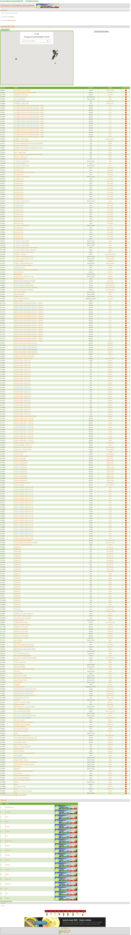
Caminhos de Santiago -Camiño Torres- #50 (23, 520)
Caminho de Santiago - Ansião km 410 (22, 385)
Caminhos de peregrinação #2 (20, 465)
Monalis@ (110, 278)
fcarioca (110, 544)
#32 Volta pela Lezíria (18, 183)
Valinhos (16, 784)
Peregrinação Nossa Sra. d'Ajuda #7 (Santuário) (24, 695)
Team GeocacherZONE (110, 254)
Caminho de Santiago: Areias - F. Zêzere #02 (23, 420)
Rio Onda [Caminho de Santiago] (21, 728)
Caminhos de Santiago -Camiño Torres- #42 (23, 502)
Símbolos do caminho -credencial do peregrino (24, 764)
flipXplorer (110, 618)
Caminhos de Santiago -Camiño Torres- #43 (23, 504)
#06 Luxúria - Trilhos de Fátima (21, 156)
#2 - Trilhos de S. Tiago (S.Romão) (21, 165)
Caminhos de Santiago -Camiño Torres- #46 (23, 511)
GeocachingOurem (110, 358)
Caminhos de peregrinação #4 (20, 469)
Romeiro (16, 733)
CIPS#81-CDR (17, 573)
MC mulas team (110, 547)
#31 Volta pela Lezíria (18, 181)
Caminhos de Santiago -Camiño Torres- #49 (23, 518)
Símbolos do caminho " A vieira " (21, 759)
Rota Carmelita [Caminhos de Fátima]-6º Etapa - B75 (25, 739)
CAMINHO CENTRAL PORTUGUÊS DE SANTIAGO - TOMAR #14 (28, 314)
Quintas (110, 573)
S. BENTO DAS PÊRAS (19, 751)
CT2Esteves (8, 883)
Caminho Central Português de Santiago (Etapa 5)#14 (25, 354)
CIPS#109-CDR (17, 562)
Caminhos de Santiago (19, 484)
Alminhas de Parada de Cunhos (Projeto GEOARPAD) (25, 287)
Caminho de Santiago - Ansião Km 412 (22, 389)
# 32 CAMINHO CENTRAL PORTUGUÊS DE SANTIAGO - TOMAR (29, 134)
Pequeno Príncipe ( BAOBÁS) (20, 675)
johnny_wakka (110, 458)
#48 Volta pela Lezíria (18, 221)
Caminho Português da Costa (20, 451)
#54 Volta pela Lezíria (18, 236)
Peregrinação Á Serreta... (19, 686)
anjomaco (110, 247)
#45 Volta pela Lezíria (18, 214)
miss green (110, 92)
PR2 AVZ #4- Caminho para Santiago (22, 724)
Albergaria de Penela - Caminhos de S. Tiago (23, 276)
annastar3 (8, 869)
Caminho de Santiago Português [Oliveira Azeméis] (25, 416)
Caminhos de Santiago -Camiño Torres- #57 (23, 533)
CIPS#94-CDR (17, 598)
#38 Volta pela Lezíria (18, 196)
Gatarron (110, 720)
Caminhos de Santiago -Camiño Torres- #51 (23, 522)
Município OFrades (110, 283)
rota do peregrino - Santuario (20, 742)
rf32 (110, 163)
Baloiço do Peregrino (18, 300)
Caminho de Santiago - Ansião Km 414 (22, 394)
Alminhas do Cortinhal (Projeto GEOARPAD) (23, 289)
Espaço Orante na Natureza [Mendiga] (22, 618)
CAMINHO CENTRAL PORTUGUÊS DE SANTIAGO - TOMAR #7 (28, 336)
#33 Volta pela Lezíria (18, 185)
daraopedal (110, 416)
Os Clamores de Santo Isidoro (20, 96)
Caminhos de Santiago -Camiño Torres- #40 (23, 498)
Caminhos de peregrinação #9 (20, 480)
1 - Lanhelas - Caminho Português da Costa (23, 256)
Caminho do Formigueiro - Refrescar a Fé (23, 445)
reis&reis (7, 898)
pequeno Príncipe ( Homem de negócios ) (23, 677)
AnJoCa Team (110, 724)
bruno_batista (110, 167)
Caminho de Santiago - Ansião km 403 (22, 369)
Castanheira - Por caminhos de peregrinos (23, 544)
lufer (110, 733)
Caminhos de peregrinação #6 (20, 473)
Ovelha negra (17, 671)
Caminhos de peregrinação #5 (20, 471)
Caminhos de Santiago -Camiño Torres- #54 (23, 527)
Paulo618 (110, 451)
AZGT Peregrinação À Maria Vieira (21, 298)
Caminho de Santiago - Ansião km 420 (22, 405)
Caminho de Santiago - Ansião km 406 (22, 376)
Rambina (110, 143)
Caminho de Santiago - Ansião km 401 (22, 365)
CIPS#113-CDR (17, 571)
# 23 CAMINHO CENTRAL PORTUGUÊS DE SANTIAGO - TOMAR (29, 114)
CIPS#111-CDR (17, 567)
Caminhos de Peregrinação (20, 458)
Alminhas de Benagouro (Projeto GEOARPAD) (24, 285)
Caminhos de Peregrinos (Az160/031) (22, 482)
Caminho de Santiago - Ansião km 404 (22, 371)
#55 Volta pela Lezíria (18, 238)
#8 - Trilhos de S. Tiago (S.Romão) (21, 245)
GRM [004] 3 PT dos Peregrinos (21, 629)
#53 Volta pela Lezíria (18, 234)
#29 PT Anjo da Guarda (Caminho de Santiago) (24, 172)
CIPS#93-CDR (17, 595)
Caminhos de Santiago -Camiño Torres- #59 (23, 538)
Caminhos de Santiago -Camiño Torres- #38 (23, 493)
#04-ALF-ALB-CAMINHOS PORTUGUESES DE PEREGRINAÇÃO (28, 154)
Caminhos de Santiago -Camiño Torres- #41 (23, 500)
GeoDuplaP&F (110, 456)
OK (47, 41)
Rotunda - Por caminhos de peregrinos (22, 746)
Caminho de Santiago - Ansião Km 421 (22, 407)
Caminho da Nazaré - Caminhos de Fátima (23, 358)
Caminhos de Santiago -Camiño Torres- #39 (23, 496)
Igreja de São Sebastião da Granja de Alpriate (24, 644)
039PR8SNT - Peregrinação (20, 254)
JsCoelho (110, 267)
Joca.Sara (110, 265)
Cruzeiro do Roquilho (18, 611)
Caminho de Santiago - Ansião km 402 (22, 367)
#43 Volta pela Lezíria (18, 209)
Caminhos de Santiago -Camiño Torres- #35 (23, 487)
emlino (110, 445)
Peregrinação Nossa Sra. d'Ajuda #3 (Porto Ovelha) (25, 688)
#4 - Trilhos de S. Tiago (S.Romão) (21, 201)
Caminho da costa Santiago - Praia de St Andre (24, 356)
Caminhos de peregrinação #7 (20, 476)
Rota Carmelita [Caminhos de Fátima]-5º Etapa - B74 (25, 737)
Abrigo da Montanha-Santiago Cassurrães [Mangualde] (26, 269)
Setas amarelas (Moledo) (19, 99)
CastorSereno (110, 788)
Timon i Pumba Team (110, 285)
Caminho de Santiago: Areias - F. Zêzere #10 (23, 436)
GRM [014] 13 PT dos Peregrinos (21, 637)
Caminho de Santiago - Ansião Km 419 (22, 402)
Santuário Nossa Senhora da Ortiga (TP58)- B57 (24, 753)
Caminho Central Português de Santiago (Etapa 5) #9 (25, 345)
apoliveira (8, 845)
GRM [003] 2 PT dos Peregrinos (21, 626)
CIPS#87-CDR (17, 584)
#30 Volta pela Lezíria (18, 178)
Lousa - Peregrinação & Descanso (21, 653)
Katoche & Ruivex (110, 90)
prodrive (7, 874)
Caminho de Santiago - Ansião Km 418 (22, 400)
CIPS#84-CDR (17, 580)
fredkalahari (110, 742)
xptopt (110, 642)
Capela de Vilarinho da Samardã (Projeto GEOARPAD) (26, 542)
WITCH (15, 793)
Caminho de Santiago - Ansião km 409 (22, 382)
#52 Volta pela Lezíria (18, 232)
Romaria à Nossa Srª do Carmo (21, 731)
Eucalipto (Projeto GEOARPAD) (21, 622)
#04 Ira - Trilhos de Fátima (19, 152)
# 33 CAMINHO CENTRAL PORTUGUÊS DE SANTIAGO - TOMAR (29, 136)
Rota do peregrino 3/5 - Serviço (21, 744)
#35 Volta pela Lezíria (18, 190)
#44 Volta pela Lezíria (18, 212)
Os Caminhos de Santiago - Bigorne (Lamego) (24, 669)
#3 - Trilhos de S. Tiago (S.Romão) (21, 176)
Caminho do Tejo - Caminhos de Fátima (22, 449)
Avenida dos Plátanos (18, 296)
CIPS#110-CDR (17, 564)
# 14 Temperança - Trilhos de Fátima (22, 90)
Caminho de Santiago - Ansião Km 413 (22, 391)
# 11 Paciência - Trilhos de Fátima (21, 103)
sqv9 (110, 356)
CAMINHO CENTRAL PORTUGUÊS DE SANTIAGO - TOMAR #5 (28, 331)
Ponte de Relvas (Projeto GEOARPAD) (22, 717)
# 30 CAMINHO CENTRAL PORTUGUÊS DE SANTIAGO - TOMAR (29, 130)
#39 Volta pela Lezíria (18, 198)
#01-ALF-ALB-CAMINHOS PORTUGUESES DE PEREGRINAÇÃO (28, 143)
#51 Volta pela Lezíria (18, 229)
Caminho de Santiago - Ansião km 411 (22, 387)
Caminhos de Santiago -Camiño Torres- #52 (23, 524)
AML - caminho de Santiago (20, 292)
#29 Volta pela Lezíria (18, 174)
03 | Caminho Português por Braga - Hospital (23, 252)
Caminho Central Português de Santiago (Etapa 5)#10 (25, 347)
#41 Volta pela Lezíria (18, 205)
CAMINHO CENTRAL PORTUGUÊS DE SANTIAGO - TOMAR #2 (28, 325)
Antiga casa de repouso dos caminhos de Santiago (25, 92)
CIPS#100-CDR (17, 547)
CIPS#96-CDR (17, 602)
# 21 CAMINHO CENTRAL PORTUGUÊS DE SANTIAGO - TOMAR (29, 110)
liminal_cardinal (110, 706)
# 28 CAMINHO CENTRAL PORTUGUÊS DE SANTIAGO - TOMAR (29, 125)
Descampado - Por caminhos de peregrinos (23, 613)
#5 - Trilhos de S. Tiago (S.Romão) (21, 225)
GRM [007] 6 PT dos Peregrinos (21, 631)
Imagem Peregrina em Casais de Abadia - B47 (24, 646)
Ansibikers (110, 172)
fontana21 (8, 831)
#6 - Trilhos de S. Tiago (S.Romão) (21, 241)
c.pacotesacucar (110, 688)
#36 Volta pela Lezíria (18, 192)
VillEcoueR (110, 731)
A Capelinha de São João (19, 267)
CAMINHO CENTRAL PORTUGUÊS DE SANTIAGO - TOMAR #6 (28, 334)
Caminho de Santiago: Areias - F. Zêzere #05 (23, 427)
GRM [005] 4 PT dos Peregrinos (21, 94)
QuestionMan (110, 704)
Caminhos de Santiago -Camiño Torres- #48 (23, 516)
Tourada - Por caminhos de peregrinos (22, 775)
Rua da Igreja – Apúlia (18, 748)
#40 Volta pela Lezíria (18, 203)
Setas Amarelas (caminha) (19, 757)
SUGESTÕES (11, 16)
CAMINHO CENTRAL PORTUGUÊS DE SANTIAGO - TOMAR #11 (28, 307)
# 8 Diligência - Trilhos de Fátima (21, 139)
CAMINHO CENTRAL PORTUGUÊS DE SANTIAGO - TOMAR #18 (28, 323)
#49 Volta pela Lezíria (18, 223)
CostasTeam (110, 272)
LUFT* (110, 105)
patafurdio (110, 660)
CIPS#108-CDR (17, 560)
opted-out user (9, 840)
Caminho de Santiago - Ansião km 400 (22, 362)
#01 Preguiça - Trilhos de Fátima (21, 141)
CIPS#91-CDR (17, 591)
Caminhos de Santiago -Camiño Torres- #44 (23, 507)
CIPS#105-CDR (17, 555)
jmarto (110, 300)
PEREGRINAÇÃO (18, 682)
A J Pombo (110, 669)
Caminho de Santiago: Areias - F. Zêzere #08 (23, 431)
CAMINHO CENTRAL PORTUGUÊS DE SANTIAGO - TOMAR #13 (28, 311)
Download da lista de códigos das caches (13, 795)
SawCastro (110, 292)
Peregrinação (17, 684)
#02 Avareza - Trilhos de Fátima (21, 145)
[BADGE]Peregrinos (12, 20)
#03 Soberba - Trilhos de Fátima (21, 150)
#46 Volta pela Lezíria (18, 216)
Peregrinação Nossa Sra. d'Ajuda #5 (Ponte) (23, 693)
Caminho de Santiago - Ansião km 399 (22, 360)
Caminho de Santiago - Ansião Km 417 (22, 398)
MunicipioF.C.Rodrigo (110, 611)
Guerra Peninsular (18, 640)
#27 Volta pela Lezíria (18, 167)
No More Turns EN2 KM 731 (20, 662)
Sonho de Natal (17, 766)
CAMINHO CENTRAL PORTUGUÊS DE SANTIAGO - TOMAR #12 (28, 309)
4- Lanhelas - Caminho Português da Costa (23, 263)
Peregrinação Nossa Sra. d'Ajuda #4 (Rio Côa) (24, 691)
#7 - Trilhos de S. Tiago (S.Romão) (21, 243)
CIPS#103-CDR (17, 551)
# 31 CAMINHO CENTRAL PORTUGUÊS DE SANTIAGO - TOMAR (29, 132)
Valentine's (16, 782)
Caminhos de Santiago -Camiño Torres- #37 (23, 491)
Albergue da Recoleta (18, 278)
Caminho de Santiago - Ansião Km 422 (22, 409)
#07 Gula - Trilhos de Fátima (20, 158)
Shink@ (110, 662)
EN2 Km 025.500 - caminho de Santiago (22, 615)
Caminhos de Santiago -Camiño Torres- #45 (23, 509)
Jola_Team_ (110, 786)
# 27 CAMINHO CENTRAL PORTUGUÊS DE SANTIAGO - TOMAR (29, 123)
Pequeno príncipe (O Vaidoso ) (20, 680)
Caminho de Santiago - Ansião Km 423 (22, 411)
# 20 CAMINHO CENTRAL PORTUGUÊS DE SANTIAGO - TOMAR (29, 107)
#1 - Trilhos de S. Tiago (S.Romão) (21, 161)
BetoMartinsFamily (10, 807)
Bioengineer (110, 748)
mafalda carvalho (110, 460)
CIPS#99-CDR (17, 609)
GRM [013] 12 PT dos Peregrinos (21, 635)
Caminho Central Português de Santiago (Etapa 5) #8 (25, 343)
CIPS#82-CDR (17, 575)
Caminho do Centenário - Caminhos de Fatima (24, 442)
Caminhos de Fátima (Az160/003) (21, 456)
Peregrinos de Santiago (19, 704)
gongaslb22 (110, 260)
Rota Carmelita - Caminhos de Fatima (22, 735)
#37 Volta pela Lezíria (18, 194)
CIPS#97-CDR (17, 604)
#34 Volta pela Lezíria (18, 187)
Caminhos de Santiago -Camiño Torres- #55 (23, 529)
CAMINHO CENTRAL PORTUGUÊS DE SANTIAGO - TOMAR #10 (28, 305)
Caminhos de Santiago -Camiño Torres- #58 (23, 535)
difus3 (7, 821)
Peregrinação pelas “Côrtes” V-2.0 (21, 697)
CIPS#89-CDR (17, 586)
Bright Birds (110, 276)
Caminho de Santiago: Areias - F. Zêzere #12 (23, 440)
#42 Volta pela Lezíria (18, 207)
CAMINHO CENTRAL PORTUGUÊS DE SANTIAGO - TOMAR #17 (28, 320)
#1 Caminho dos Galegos (19, 163)
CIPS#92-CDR (17, 593)
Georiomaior (110, 94)
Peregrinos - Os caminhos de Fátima (22, 702)
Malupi (110, 96)
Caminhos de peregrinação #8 (20, 478)
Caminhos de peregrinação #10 (21, 462)
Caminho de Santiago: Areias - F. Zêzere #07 (23, 429)
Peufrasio (8, 855)
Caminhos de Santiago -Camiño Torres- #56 (23, 531)
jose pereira (110, 298)
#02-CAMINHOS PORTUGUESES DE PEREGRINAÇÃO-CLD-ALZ (28, 147)
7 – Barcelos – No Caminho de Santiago (22, 265)
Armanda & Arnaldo (110, 256)
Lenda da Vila (17, 651)
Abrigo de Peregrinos (18, 272)
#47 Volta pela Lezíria (18, 218)
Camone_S (110, 673)
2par (110, 274)
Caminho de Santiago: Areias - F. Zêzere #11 (23, 438)
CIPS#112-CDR (17, 569)
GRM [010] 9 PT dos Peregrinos (21, 633)
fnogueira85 (110, 343)
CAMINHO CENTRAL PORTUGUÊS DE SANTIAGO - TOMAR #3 (28, 327)
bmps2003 (110, 646)
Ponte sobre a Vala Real (19, 720)
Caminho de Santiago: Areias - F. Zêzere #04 (23, 425)
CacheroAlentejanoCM (23, 6)
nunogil (110, 655)
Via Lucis (16, 788)
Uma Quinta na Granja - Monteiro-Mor (22, 779)
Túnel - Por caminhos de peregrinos (22, 777)
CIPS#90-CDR (17, 589)
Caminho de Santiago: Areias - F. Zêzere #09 (23, 433)
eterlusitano (110, 751)
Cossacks (110, 296)
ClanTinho (8, 864)
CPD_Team (110, 702)
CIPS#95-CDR (17, 600)
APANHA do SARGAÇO (19, 294)
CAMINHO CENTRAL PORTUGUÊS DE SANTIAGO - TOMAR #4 (28, 329)
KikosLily (110, 728)
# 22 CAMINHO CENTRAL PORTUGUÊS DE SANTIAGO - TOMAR (29, 112)
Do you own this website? (29, 41)
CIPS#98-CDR (17, 606)
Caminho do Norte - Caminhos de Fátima (23, 447)
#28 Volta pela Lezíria (18, 170)
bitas (7, 836)
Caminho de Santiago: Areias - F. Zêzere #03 (23, 422)
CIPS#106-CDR (17, 558)
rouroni (110, 161)
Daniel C (110, 779)
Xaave (7, 893)
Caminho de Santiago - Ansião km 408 (22, 380)
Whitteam (8, 826)
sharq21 (7, 859)
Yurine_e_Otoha (110, 697)
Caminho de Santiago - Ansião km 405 (22, 374)
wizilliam (110, 653)
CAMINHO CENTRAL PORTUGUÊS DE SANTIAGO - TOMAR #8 (28, 338)
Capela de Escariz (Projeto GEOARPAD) (23, 540)
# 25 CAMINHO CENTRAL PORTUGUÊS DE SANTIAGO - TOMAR (29, 119)
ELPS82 (110, 755)
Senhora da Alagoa (18, 755)
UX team (110, 418)
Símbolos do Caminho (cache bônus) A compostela (25, 762)
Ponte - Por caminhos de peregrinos (22, 708)
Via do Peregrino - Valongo (19, 786)
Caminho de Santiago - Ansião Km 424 (22, 414)
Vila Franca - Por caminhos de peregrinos (23, 790)
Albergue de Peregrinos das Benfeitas (22, 283)
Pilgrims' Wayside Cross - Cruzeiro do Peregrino (24, 706)
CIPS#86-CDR (17, 582)
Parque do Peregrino (18, 673)
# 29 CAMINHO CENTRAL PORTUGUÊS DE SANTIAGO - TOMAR (29, 127)
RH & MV (110, 784)
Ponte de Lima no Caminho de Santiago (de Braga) (25, 715)
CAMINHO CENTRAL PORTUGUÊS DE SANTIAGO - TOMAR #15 (28, 316)
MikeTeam (8, 850)
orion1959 (110, 726)
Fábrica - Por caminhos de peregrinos (22, 624)
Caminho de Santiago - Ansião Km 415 (22, 396)
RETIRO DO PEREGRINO (20, 726)
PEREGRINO (17, 700)
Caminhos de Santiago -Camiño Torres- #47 (23, 513)
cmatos (110, 269)
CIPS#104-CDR (17, 553)
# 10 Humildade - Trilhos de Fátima (21, 101)
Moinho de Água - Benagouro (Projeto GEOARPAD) (25, 657)
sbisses (110, 141)
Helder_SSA (8, 879)
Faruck (110, 487)
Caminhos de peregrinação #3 (20, 467)
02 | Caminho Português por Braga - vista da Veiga (25, 249)
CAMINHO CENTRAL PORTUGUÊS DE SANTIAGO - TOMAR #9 (28, 340)
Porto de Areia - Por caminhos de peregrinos (23, 722)
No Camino (16, 660)
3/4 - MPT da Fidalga (18, 260)
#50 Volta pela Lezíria (18, 227)
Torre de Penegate (18, 773)
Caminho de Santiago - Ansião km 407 (22, 378)
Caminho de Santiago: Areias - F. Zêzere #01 (23, 418)
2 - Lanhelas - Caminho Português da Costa (23, 258)
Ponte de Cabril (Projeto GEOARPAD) (22, 711)
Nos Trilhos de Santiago (19, 664)
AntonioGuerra (110, 280)
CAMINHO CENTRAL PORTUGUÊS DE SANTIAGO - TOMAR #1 (28, 303)
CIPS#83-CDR (17, 578)
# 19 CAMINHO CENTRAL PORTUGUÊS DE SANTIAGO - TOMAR (29, 105)
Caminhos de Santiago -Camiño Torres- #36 (23, 489)
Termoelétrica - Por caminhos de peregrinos (23, 771)
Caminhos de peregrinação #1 (20, 460)
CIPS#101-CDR (17, 549)
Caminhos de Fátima (18, 453)
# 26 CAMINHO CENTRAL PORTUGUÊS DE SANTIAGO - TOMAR (29, 121)
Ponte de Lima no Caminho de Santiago (22, 713)
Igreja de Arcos (17, 642)
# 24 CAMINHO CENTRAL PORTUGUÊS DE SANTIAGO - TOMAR (29, 116)
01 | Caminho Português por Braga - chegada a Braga (25, 247)
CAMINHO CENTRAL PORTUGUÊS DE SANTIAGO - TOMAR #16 (28, 318)
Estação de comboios (18, 620)
